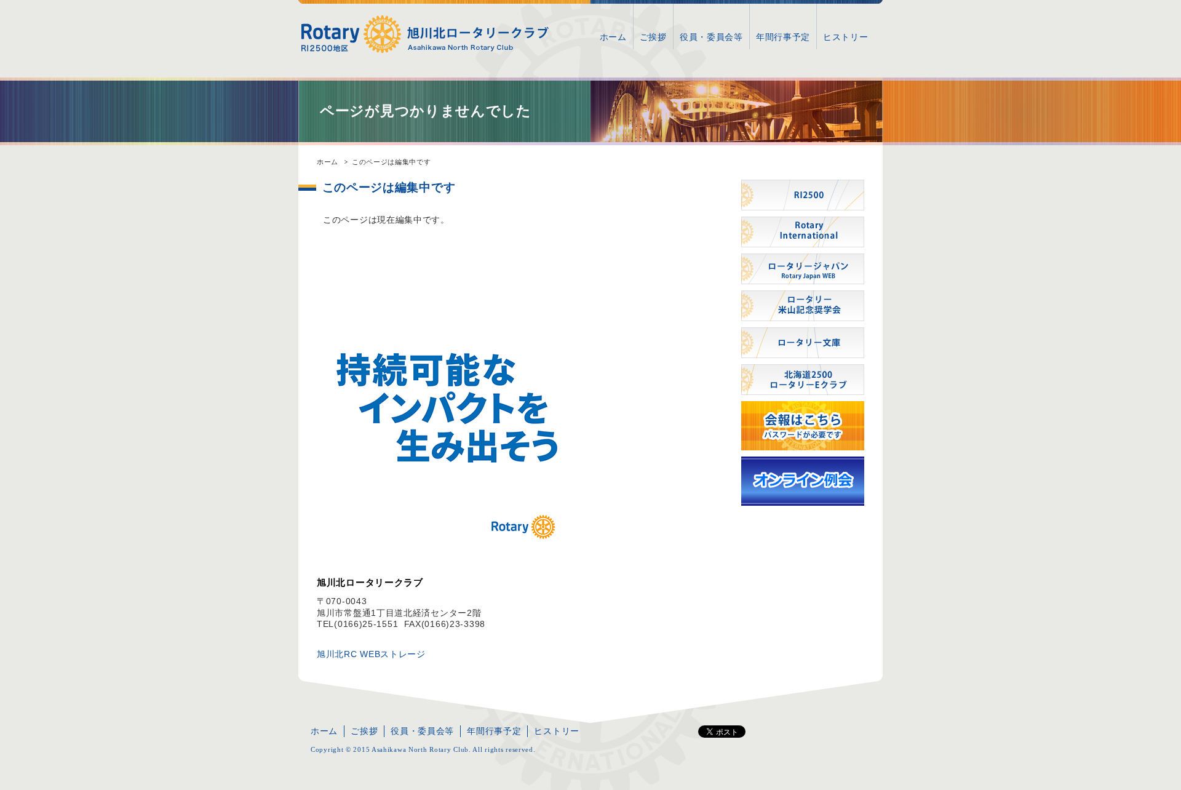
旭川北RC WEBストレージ (371, 654)
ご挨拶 (653, 37)
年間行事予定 (783, 37)
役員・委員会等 (711, 37)
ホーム (613, 37)
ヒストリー (846, 37)
